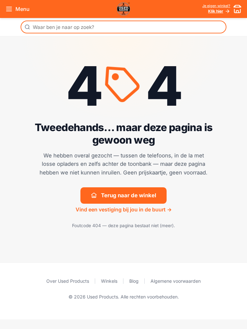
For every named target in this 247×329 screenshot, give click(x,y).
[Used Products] (123, 9)
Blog (134, 281)
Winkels (109, 281)
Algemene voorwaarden (176, 281)
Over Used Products (67, 281)
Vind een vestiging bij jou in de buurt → (124, 209)
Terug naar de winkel (128, 195)
